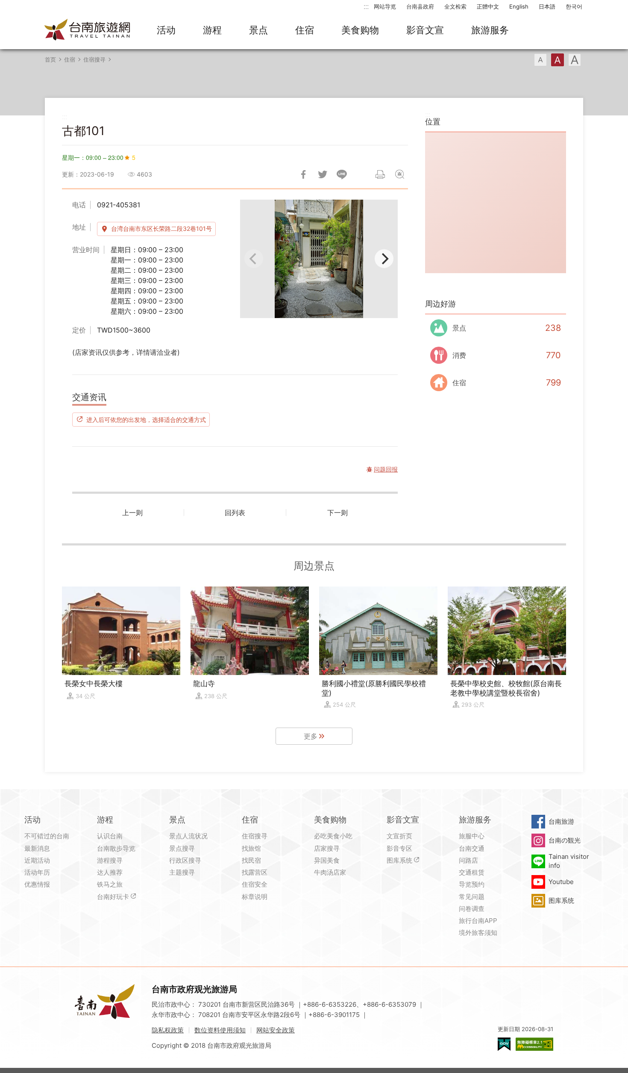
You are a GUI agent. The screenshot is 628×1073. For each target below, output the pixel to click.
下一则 (337, 512)
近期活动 (37, 860)
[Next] (384, 258)
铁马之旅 (110, 884)
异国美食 (327, 860)
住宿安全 (254, 884)
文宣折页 (399, 836)
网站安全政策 (275, 1030)
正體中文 (488, 6)
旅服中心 (471, 836)
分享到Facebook (303, 174)
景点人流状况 (188, 836)
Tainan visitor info (569, 860)
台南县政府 (420, 6)
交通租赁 (471, 872)
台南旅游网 (88, 30)
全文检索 (455, 6)
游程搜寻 (110, 860)
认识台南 (110, 836)
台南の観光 (565, 840)
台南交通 (471, 848)
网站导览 (385, 6)
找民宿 (251, 860)
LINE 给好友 (341, 174)
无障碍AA (534, 1044)
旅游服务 (490, 29)
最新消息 (37, 848)
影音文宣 (425, 29)
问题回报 (399, 174)
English (518, 6)
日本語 (547, 6)
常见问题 (471, 897)
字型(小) (540, 59)
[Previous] (253, 258)
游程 (212, 29)
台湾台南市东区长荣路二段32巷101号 (161, 228)
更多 (310, 736)
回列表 (235, 512)
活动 (166, 29)
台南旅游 (561, 821)
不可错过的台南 (46, 836)
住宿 (304, 29)
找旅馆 (251, 848)
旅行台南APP (478, 921)
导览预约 (471, 884)
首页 (50, 59)
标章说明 (254, 897)
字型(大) (574, 59)
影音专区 (399, 848)
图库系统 (399, 860)
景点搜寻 (182, 848)
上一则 (132, 512)
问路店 (468, 860)
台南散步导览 (116, 848)
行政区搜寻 (185, 860)
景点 (258, 29)
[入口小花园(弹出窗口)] (319, 259)
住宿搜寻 (94, 59)
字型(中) (557, 59)
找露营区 (254, 872)
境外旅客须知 (478, 933)
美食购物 (360, 29)
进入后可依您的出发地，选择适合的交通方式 (146, 419)
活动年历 (37, 872)
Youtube (561, 882)
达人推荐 (110, 872)
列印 (380, 174)
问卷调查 (471, 909)
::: (366, 6)
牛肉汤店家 (330, 872)
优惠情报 (37, 884)
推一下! (322, 174)
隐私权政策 (168, 1030)
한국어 (574, 6)
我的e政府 (504, 1044)
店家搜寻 (327, 848)
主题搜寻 (182, 872)
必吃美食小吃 (333, 836)
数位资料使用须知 (220, 1030)
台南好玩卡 (113, 897)
